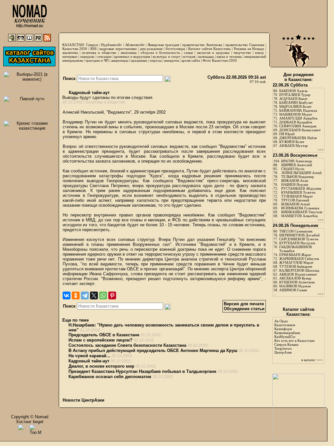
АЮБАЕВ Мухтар (293, 146)
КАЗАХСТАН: (73, 45)
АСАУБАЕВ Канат (293, 99)
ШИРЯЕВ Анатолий (296, 165)
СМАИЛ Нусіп (292, 169)
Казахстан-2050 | (76, 49)
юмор (259, 53)
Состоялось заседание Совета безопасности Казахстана (127, 345)
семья (188, 53)
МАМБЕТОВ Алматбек (299, 216)
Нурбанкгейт (111, 45)
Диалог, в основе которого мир (101, 366)
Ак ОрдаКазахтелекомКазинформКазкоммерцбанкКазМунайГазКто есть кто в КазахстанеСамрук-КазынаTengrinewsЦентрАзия (294, 336)
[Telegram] (85, 295)
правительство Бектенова (202, 45)
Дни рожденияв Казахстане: (298, 77)
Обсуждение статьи (244, 308)
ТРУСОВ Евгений (295, 200)
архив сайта (190, 60)
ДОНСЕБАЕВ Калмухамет (300, 130)
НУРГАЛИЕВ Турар (295, 95)
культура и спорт (166, 56)
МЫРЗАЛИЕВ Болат (295, 106)
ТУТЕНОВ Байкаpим (295, 266)
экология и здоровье (213, 53)
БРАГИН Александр (296, 161)
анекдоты (171, 60)
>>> (321, 149)
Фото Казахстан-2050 (220, 60)
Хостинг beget (29, 421)
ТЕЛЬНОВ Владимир (297, 177)
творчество (242, 53)
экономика (128, 53)
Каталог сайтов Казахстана (209, 49)
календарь (206, 56)
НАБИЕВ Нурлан (294, 184)
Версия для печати (244, 303)
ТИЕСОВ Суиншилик (295, 231)
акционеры (119, 60)
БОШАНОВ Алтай (295, 204)
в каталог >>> (312, 360)
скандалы (87, 56)
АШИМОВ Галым (293, 290)
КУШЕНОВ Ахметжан (297, 282)
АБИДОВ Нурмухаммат (298, 274)
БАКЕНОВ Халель (293, 91)
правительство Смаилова (244, 45)
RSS (93, 49)
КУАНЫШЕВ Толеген (298, 192)
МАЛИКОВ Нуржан (295, 286)
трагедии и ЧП (97, 60)
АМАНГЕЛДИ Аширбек (298, 118)
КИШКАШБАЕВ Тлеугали (301, 212)
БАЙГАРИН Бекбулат (296, 102)
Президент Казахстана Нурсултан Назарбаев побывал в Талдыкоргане (142, 371)
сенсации (104, 56)
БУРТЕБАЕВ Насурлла (297, 243)
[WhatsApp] (103, 295)
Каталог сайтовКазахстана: (298, 312)
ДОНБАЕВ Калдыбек (295, 122)
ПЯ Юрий (287, 134)
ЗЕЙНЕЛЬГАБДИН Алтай (301, 173)
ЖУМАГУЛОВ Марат (296, 262)
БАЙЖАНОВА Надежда (298, 110)
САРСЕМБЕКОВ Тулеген (298, 239)
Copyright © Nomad (29, 416)
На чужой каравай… (89, 355)
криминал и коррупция (132, 56)
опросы (155, 60)
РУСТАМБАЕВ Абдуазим (301, 188)
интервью (69, 56)
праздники (139, 60)
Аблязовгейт (134, 45)
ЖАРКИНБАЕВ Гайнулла (299, 259)
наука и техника (229, 56)
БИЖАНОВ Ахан (294, 181)
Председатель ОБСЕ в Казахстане (103, 334)
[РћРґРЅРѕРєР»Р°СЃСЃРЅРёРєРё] (76, 295)
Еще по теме (75, 320)
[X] (94, 295)
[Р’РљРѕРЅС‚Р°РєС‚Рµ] (66, 295)
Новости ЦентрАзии (83, 400)
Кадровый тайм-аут (89, 92)
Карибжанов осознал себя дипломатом (109, 376)
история (189, 56)
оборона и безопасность (160, 53)
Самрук (92, 45)
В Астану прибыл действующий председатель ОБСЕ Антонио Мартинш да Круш (152, 350)
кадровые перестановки (118, 49)
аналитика (70, 53)
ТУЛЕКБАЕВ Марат (297, 196)
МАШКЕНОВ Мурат (295, 114)
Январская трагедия (163, 45)
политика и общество (99, 53)
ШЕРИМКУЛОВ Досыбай (299, 235)
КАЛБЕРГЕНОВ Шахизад (299, 270)
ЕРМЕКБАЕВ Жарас (295, 255)
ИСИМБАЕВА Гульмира (300, 208)
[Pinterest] (112, 295)
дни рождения (151, 49)
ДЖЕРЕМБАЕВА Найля (298, 138)
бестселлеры (175, 49)
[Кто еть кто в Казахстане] (298, 437)
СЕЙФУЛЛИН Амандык (297, 126)
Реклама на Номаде (249, 49)
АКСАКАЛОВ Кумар (295, 278)
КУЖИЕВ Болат (291, 142)
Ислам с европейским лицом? (100, 340)
